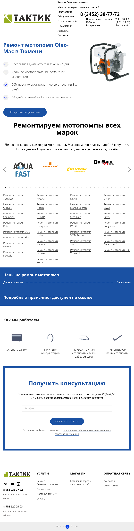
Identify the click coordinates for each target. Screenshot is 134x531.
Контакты (63, 30)
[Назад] (4, 169)
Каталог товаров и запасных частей (81, 482)
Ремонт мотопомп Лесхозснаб (114, 242)
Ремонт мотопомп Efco (16, 237)
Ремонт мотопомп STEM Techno (80, 233)
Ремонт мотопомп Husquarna (47, 224)
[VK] (5, 483)
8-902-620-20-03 (13, 506)
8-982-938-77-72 (13, 489)
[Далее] (129, 169)
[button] (5, 187)
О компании (65, 25)
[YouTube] (12, 483)
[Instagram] (18, 483)
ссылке (85, 297)
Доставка (63, 35)
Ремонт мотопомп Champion (13, 215)
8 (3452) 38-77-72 (100, 14)
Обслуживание (66, 16)
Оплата (41, 498)
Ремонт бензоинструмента (73, 2)
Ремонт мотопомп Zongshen (114, 224)
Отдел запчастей (67, 21)
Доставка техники (47, 493)
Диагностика (65, 11)
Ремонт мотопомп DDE (16, 231)
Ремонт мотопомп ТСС (117, 249)
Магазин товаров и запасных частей (78, 7)
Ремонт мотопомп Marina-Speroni (80, 206)
